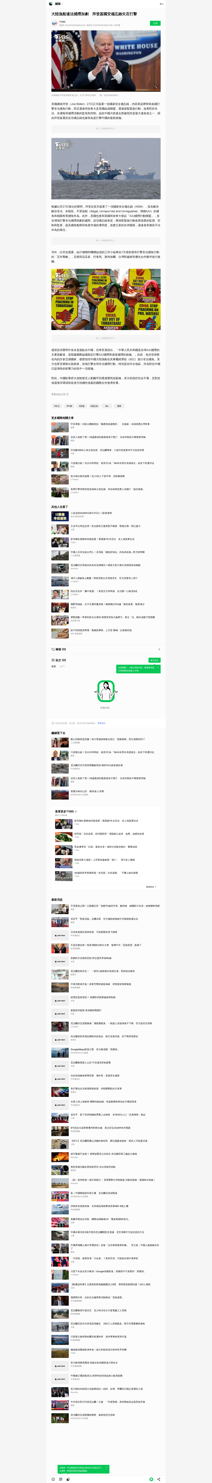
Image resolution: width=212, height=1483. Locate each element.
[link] (61, 1479)
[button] (53, 1479)
